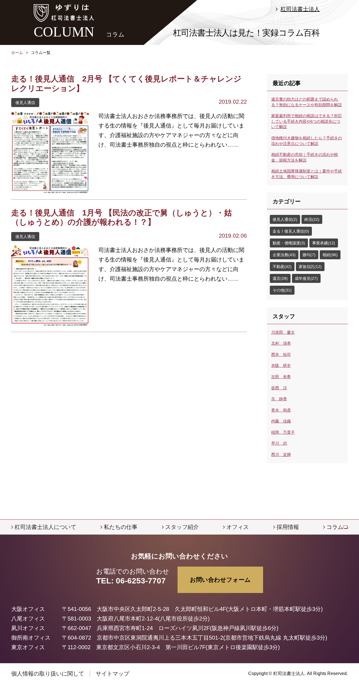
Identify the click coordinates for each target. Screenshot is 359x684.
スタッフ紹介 (182, 527)
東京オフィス (28, 647)
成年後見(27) (306, 278)
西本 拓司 (281, 354)
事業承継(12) (323, 243)
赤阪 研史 (281, 365)
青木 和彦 (281, 410)
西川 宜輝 (281, 454)
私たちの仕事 (120, 527)
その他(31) (282, 290)
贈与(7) (309, 255)
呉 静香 (279, 399)
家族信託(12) (310, 266)
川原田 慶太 (283, 332)
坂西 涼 (279, 388)
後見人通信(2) (285, 219)
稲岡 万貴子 (283, 432)
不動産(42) (282, 266)
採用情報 (288, 527)
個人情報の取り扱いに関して (47, 674)
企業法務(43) (284, 255)
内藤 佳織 (281, 421)
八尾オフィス (28, 618)
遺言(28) (280, 278)
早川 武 (279, 443)
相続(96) (330, 255)
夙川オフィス (28, 628)
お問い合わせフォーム (220, 579)
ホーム (17, 52)
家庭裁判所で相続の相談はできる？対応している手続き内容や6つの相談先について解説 (306, 121)
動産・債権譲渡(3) (289, 243)
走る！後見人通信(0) (291, 231)
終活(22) (311, 219)
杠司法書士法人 (300, 9)
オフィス (237, 527)
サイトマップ (112, 674)
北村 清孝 (281, 343)
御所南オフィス (30, 638)
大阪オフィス (28, 609)
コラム (334, 527)
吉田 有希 (281, 376)
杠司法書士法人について (45, 527)
